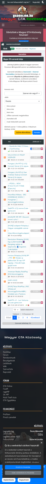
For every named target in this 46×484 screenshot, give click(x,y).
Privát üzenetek (9, 417)
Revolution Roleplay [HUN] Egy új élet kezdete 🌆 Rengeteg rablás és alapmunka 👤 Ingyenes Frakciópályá (18, 244)
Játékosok (35, 142)
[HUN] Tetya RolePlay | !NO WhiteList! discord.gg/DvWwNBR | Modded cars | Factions (18, 290)
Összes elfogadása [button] (23, 467)
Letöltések (7, 363)
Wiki (5, 366)
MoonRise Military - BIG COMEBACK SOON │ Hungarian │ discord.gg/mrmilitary (17, 198)
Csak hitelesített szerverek (16, 122)
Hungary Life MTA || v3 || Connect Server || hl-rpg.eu (18, 164)
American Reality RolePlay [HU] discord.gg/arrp (18, 273)
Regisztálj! (36, 2)
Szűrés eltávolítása (23, 132)
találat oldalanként (26, 310)
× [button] (44, 467)
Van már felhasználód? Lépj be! (18, 2)
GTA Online (7, 386)
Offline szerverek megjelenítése (18, 115)
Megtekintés (25, 48)
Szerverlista (8, 369)
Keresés (37, 132)
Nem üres (10, 112)
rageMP (6, 391)
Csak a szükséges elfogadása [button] (23, 473)
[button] (42, 149)
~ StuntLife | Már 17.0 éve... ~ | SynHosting (18, 147)
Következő (35, 317)
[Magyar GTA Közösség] (23, 13)
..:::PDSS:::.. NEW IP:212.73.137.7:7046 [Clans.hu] (16, 186)
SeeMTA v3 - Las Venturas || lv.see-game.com (18, 301)
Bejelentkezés (9, 480)
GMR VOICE (12, 280)
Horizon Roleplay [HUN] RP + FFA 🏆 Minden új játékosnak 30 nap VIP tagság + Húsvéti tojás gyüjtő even (18, 260)
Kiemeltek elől (12, 119)
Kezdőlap (7, 351)
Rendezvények (9, 357)
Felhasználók (8, 439)
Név (9, 142)
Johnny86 (7, 433)
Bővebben (35, 462)
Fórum (5, 354)
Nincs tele (10, 109)
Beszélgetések (9, 360)
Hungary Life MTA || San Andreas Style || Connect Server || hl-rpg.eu (17, 174)
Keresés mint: (9, 89)
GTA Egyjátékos (9, 400)
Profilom (6, 414)
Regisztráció (24, 480)
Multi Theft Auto (9, 397)
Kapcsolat (7, 371)
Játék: (6, 97)
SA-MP (6, 394)
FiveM (5, 388)
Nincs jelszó (11, 106)
